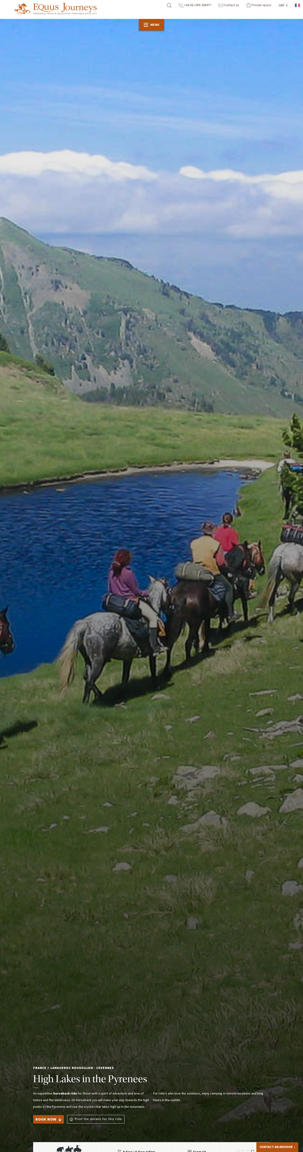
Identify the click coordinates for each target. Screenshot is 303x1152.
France (39, 1068)
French (298, 5)
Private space (261, 5)
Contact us (231, 5)
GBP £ (283, 5)
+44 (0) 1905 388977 (197, 5)
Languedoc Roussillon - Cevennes (82, 1068)
